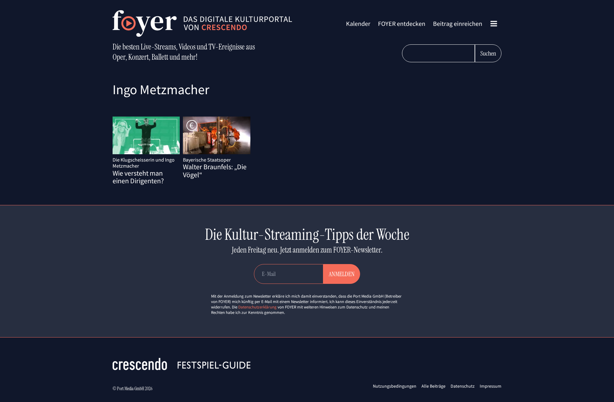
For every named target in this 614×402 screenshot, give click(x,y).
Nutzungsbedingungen (394, 386)
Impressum (490, 386)
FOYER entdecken (401, 23)
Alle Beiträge (433, 386)
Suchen (488, 53)
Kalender (358, 23)
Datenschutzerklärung (257, 307)
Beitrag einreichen (457, 23)
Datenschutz (463, 386)
